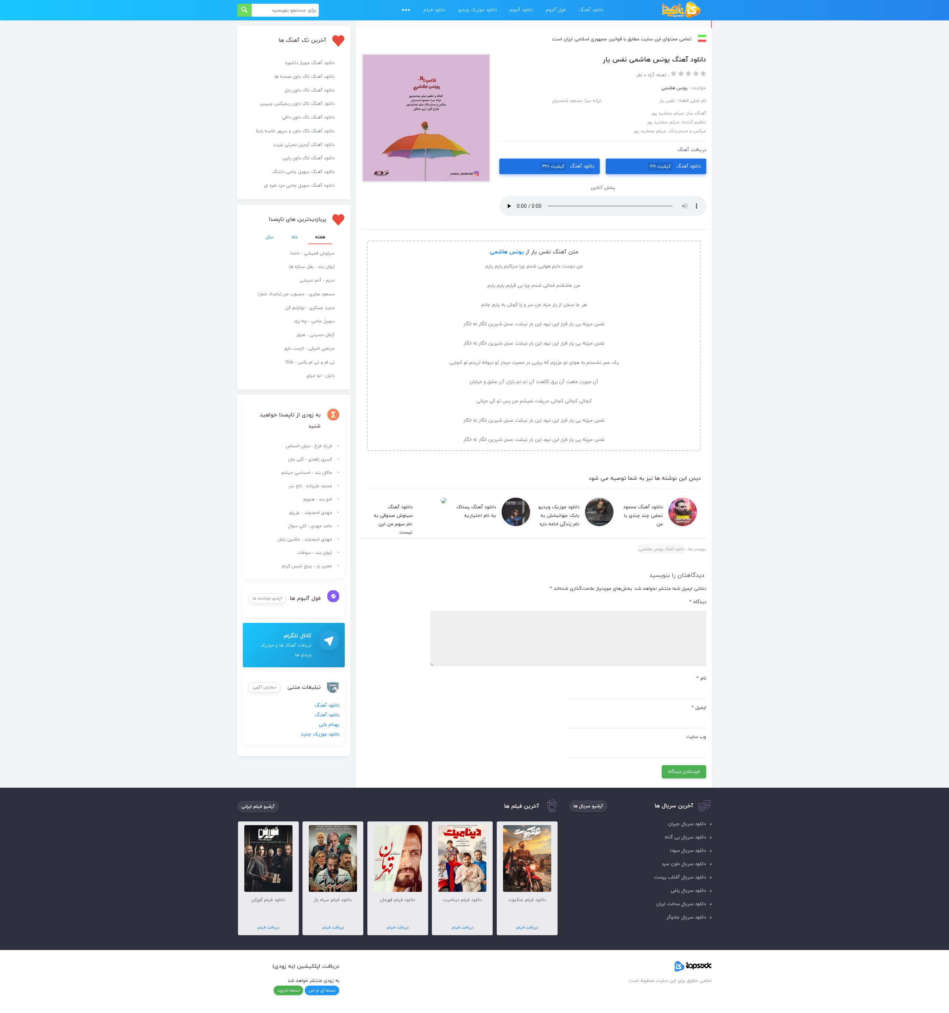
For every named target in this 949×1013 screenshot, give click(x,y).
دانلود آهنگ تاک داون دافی (308, 117)
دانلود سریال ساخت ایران (681, 904)
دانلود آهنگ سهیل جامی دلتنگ (303, 172)
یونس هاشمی (507, 252)
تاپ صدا (681, 10)
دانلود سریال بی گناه (685, 837)
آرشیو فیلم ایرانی (258, 807)
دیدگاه (697, 602)
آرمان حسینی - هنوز (315, 335)
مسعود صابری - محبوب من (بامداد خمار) (296, 294)
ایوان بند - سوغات (314, 553)
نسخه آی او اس (321, 990)
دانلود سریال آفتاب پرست (680, 877)
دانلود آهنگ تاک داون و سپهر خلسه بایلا (295, 131)
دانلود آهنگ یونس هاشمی (661, 549)
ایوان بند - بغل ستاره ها (312, 267)
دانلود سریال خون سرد (684, 864)
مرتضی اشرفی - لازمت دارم (309, 349)
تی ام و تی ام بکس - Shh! (310, 362)
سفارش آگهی (264, 687)
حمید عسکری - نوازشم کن (310, 308)
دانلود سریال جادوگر (686, 917)
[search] (244, 10)
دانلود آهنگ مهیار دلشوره (310, 63)
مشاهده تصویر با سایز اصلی (426, 58)
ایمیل (698, 707)
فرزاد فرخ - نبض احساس (309, 446)
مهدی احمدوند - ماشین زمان (305, 539)
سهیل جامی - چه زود (314, 321)
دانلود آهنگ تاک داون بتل (309, 90)
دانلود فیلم (434, 10)
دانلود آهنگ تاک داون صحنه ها (304, 77)
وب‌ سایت (696, 737)
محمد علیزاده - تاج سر (310, 486)
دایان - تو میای (320, 376)
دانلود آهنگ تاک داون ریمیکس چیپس (297, 104)
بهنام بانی (329, 724)
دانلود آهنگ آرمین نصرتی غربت (304, 145)
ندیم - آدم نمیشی (317, 280)
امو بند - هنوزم (317, 499)
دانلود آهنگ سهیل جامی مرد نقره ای (299, 186)
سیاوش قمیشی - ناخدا (312, 253)
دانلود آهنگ (591, 10)
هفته (320, 237)
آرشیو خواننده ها (267, 598)
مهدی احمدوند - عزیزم (310, 513)
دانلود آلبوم (521, 10)
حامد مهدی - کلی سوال (310, 526)
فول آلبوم (556, 10)
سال (270, 237)
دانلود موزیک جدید (320, 734)
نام (701, 678)
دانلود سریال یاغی (688, 890)
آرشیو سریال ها (588, 806)
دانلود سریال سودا (688, 850)
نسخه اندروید (288, 990)
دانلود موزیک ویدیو (477, 10)
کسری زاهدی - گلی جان (310, 459)
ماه (295, 237)
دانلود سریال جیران (687, 824)
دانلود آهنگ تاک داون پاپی (308, 158)
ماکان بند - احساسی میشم (306, 473)
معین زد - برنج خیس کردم (307, 566)
